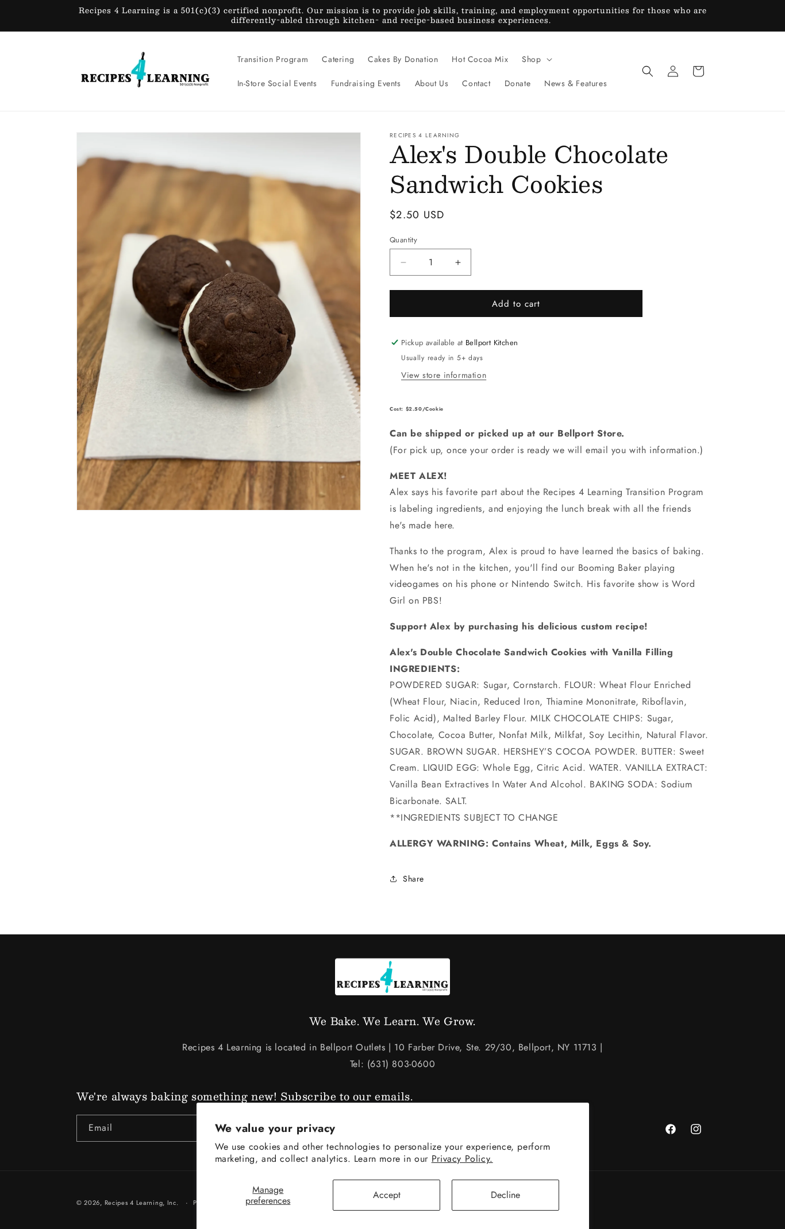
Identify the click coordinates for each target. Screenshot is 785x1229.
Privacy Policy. (462, 1158)
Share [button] (413, 878)
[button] (535, 59)
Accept (387, 1194)
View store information (443, 375)
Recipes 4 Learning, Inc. (142, 1202)
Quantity (403, 239)
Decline (505, 1194)
